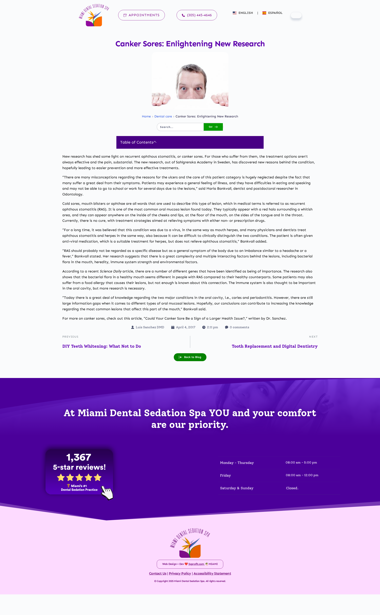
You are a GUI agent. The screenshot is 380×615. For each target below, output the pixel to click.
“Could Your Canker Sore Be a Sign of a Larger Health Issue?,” (195, 318)
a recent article (109, 271)
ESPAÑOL (275, 13)
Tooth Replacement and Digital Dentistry (275, 346)
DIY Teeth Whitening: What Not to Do (101, 346)
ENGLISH (246, 13)
